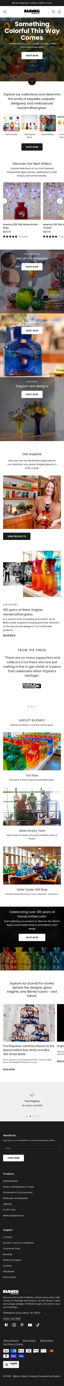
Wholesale (8, 1271)
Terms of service (10, 1340)
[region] (32, 1102)
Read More (9, 635)
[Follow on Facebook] (6, 1324)
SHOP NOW (32, 147)
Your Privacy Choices (13, 1344)
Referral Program (12, 1260)
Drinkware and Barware (15, 1198)
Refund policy (46, 1340)
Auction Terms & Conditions (18, 1242)
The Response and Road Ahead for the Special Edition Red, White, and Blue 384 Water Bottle (28, 1050)
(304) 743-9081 (11, 1318)
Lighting (7, 1204)
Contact (7, 1237)
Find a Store (9, 1277)
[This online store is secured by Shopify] (11, 1364)
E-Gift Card (9, 1209)
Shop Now (32, 55)
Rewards (7, 1254)
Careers (7, 1265)
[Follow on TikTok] (38, 1325)
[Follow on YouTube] (30, 1325)
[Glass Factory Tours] (32, 807)
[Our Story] (32, 751)
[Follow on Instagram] (14, 1325)
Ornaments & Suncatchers (17, 1192)
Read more (9, 1069)
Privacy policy (29, 1340)
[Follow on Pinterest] (22, 1325)
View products (16, 536)
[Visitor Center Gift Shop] (32, 866)
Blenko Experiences (13, 1215)
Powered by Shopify (49, 1376)
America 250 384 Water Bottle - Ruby (21, 226)
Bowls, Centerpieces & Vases (18, 1186)
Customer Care (11, 1248)
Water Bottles (10, 1181)
